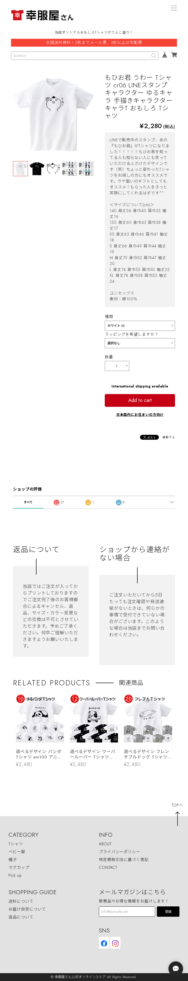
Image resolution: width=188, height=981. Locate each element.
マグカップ (19, 867)
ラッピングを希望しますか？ (132, 334)
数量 (109, 357)
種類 (109, 316)
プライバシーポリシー (119, 852)
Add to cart (140, 400)
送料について (21, 901)
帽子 (13, 859)
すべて (28, 502)
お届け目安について (27, 909)
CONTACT (108, 867)
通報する (168, 437)
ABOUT (105, 844)
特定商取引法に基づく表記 (124, 859)
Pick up (15, 875)
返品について (21, 917)
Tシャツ (16, 844)
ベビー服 (17, 852)
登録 (168, 911)
